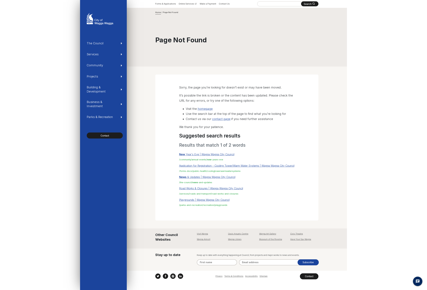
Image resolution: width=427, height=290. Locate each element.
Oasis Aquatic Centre (238, 233)
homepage (205, 108)
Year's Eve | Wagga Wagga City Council (206, 154)
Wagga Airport (203, 239)
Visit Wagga (202, 233)
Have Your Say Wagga (300, 239)
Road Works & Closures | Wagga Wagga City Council (211, 188)
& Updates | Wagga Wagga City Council (207, 177)
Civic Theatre (296, 233)
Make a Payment (208, 3)
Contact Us (224, 3)
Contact (105, 135)
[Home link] (100, 19)
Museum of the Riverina (270, 239)
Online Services (186, 3)
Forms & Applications (165, 3)
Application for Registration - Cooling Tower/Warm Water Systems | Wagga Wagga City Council (236, 165)
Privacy (219, 276)
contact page (221, 119)
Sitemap (264, 276)
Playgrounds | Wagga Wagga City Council (204, 200)
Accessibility (251, 276)
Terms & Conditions (233, 276)
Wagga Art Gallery (267, 233)
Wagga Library (235, 239)
